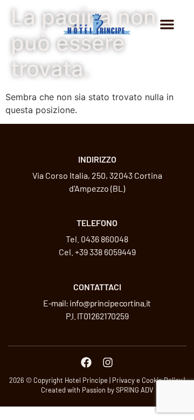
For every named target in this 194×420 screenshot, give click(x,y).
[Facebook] (86, 362)
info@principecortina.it (110, 303)
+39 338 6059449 (105, 252)
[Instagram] (108, 362)
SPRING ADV (135, 390)
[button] (167, 24)
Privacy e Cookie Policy (147, 380)
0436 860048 (104, 239)
